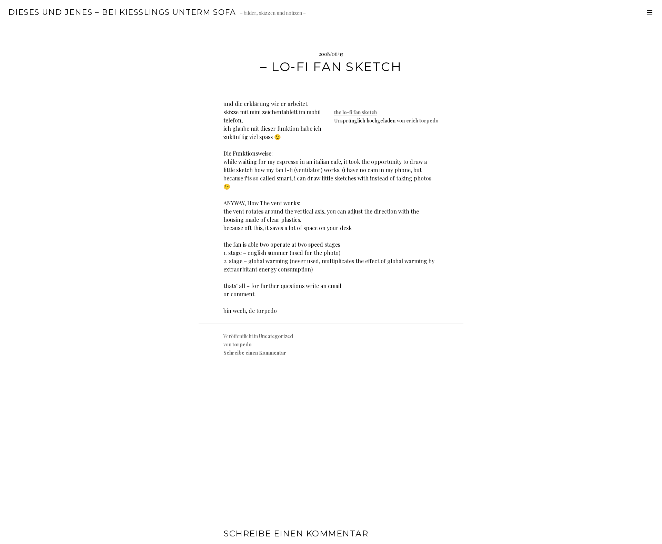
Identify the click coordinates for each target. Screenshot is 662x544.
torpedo (242, 344)
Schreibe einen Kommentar (254, 352)
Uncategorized (276, 336)
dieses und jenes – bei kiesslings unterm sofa (122, 12)
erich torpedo (422, 120)
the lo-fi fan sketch (355, 112)
